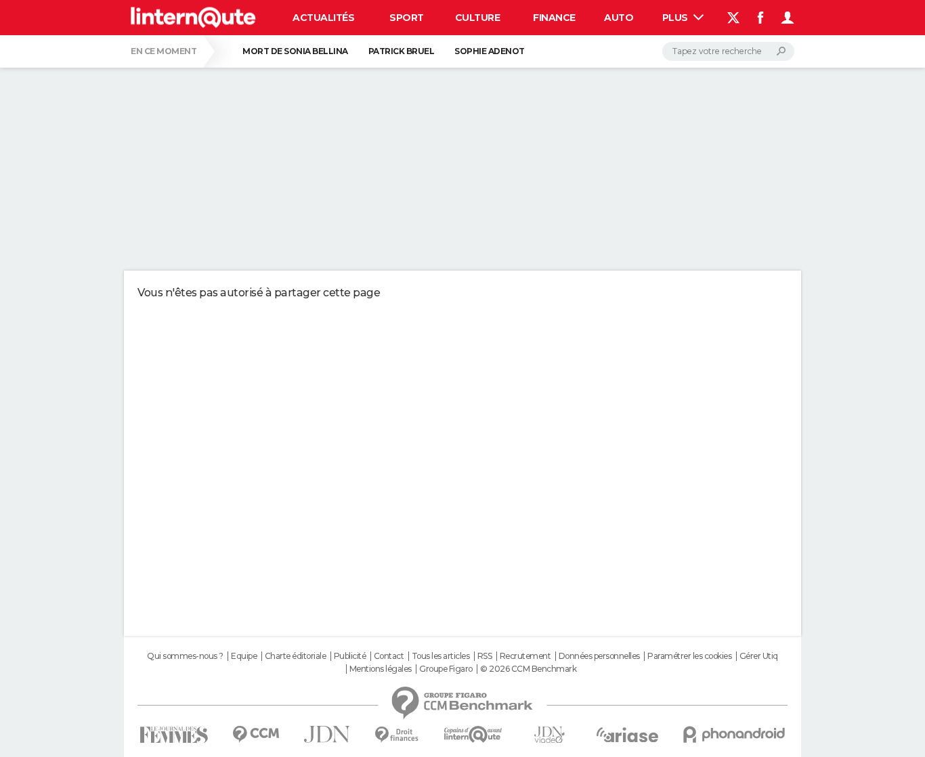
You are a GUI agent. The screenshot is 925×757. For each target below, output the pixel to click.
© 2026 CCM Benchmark (528, 669)
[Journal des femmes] (173, 735)
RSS (484, 656)
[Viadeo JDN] (549, 735)
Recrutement (525, 656)
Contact (389, 656)
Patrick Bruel (401, 51)
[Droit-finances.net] (397, 735)
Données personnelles (599, 656)
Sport (406, 18)
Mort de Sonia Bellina (295, 51)
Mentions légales (380, 669)
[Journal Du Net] (327, 734)
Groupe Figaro (446, 669)
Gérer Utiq (758, 656)
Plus (676, 18)
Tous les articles (441, 656)
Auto (618, 18)
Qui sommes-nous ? (185, 656)
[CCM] (255, 734)
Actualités (323, 18)
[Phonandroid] (734, 734)
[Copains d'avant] (473, 734)
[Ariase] (628, 734)
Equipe (244, 656)
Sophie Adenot (489, 51)
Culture (477, 18)
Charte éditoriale (295, 656)
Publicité (350, 656)
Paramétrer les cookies (689, 656)
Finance (554, 18)
